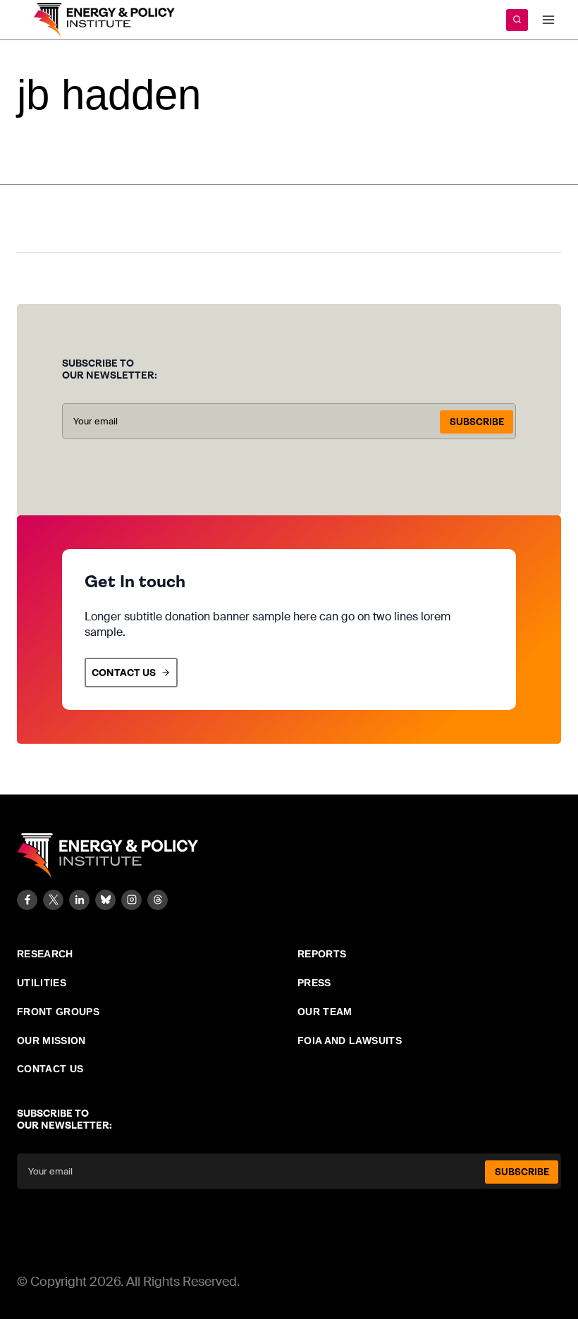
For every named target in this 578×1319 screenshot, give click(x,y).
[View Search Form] (517, 20)
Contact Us (50, 1068)
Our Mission (51, 1040)
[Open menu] (548, 19)
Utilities (41, 982)
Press (314, 982)
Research (45, 953)
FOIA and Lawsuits (349, 1040)
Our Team (324, 1011)
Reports (321, 953)
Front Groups (58, 1011)
